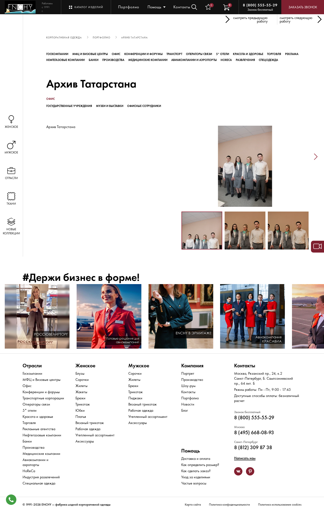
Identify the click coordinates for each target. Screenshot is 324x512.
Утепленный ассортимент (95, 435)
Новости (187, 404)
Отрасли (32, 365)
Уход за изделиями (195, 477)
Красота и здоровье (248, 54)
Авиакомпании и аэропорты (194, 60)
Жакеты (81, 391)
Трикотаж (82, 404)
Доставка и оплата (195, 458)
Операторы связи (199, 54)
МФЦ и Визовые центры (90, 54)
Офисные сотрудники (144, 106)
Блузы (79, 373)
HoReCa (226, 60)
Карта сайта (193, 505)
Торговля (274, 54)
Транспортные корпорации (43, 398)
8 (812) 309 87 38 (253, 447)
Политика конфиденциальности (229, 505)
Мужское (138, 365)
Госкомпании (57, 54)
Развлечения (245, 60)
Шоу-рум (188, 385)
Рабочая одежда (87, 428)
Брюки (80, 398)
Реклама (291, 54)
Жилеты (81, 385)
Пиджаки (135, 398)
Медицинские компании (147, 60)
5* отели (222, 54)
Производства (113, 60)
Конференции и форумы (143, 54)
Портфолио (128, 6)
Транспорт (174, 54)
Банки (93, 60)
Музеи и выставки (109, 106)
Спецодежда (268, 60)
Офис (116, 54)
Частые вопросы (193, 483)
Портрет (187, 373)
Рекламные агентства (39, 428)
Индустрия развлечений (41, 477)
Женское (85, 365)
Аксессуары (84, 441)
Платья (80, 416)
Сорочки (82, 379)
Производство (192, 379)
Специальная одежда (39, 483)
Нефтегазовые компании (65, 60)
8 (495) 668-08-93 (254, 432)
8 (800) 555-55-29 (260, 5)
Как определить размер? (200, 464)
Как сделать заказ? (196, 470)
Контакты (181, 6)
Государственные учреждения (69, 106)
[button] (174, 156)
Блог (184, 410)
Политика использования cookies (279, 505)
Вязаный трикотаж (89, 422)
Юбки (80, 410)
